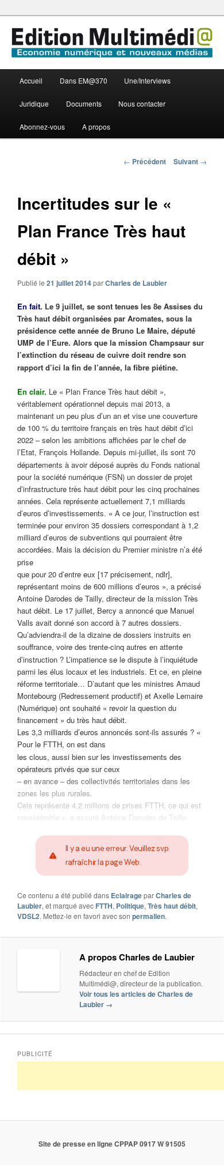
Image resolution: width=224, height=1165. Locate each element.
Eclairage (126, 895)
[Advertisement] (120, 1075)
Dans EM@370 (83, 80)
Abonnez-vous (42, 126)
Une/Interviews (147, 80)
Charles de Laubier (136, 283)
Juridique (34, 103)
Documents (84, 103)
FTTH (104, 906)
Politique (130, 906)
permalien (148, 916)
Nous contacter (141, 103)
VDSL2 (28, 916)
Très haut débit (172, 906)
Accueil (31, 80)
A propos (96, 126)
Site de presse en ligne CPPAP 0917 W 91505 (112, 1143)
